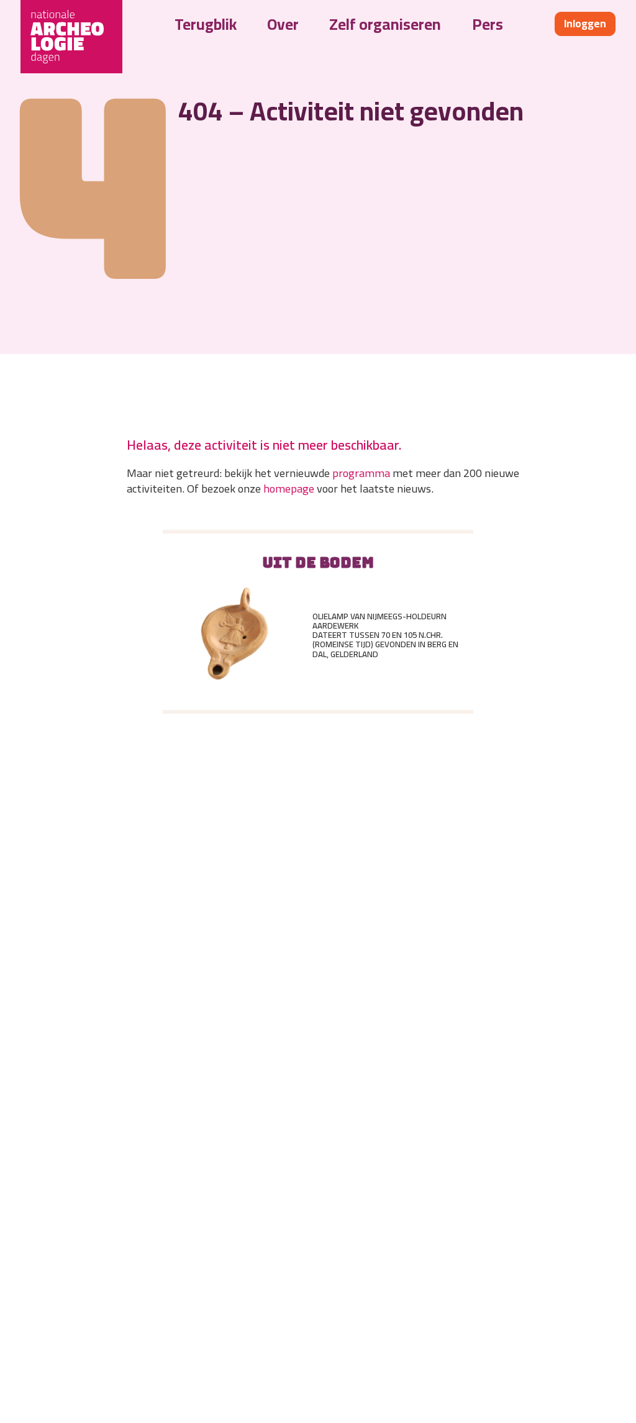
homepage (288, 488)
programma (361, 472)
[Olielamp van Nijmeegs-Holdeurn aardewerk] (235, 635)
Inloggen (585, 24)
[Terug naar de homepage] (71, 36)
